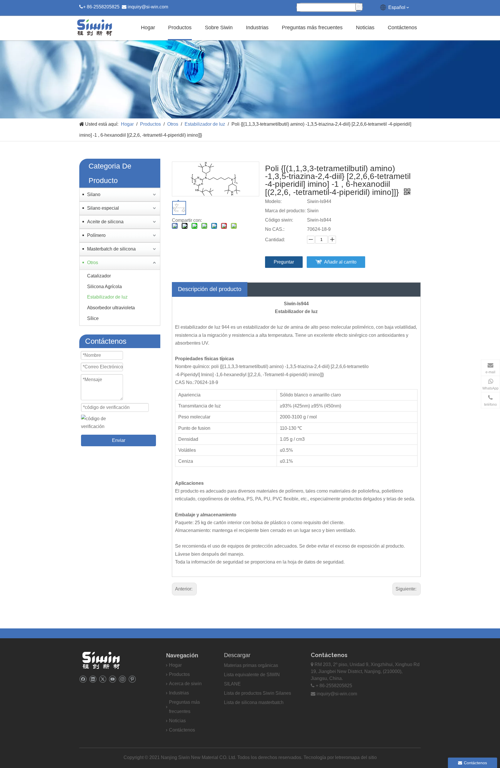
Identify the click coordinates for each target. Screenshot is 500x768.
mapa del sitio (362, 757)
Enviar (118, 440)
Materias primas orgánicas (251, 665)
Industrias (179, 692)
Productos (179, 674)
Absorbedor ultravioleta (111, 307)
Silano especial (103, 208)
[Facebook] (83, 679)
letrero (341, 757)
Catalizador (99, 275)
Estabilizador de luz (107, 297)
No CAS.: (274, 229)
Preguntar (284, 261)
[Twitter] (102, 679)
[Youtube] (112, 679)
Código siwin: (279, 219)
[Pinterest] (132, 679)
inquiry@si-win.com (148, 6)
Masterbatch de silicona (111, 248)
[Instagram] (122, 679)
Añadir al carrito (340, 261)
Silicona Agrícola (104, 286)
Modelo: (273, 201)
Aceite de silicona (105, 221)
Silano (93, 194)
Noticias (177, 720)
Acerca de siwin (185, 683)
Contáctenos (182, 729)
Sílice (93, 318)
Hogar (175, 665)
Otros (92, 262)
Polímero (96, 235)
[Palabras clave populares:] (359, 6)
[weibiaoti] (101, 660)
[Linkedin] (92, 679)
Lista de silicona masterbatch (254, 702)
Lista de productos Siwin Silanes (257, 693)
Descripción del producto (209, 289)
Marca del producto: (285, 210)
